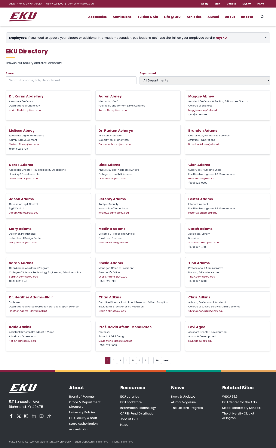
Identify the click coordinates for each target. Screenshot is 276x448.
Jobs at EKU (129, 419)
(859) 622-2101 (107, 281)
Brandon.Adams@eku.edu (204, 144)
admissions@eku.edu (81, 3)
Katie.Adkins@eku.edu (22, 340)
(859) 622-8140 (18, 281)
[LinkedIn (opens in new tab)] (34, 416)
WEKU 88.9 (230, 396)
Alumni (213, 17)
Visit (217, 3)
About (230, 17)
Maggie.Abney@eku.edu (203, 110)
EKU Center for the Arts (239, 402)
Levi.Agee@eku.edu (200, 340)
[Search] (262, 16)
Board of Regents (82, 396)
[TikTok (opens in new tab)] (49, 416)
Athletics (194, 17)
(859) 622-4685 (197, 247)
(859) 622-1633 (108, 345)
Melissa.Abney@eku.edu (24, 144)
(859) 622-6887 (197, 281)
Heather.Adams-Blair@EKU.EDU (28, 311)
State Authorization (83, 423)
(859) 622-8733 (18, 148)
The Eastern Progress (187, 408)
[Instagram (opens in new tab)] (26, 416)
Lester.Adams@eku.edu (202, 212)
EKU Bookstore (131, 402)
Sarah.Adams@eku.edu (23, 276)
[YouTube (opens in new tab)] (41, 416)
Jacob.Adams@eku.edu (23, 212)
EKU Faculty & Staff (83, 418)
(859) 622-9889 (197, 182)
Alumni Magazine (183, 402)
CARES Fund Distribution (137, 413)
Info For (247, 17)
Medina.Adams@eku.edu (114, 242)
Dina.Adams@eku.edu (112, 178)
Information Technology (138, 408)
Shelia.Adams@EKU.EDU (113, 276)
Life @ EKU (172, 17)
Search (10, 73)
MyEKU (246, 3)
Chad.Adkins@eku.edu (112, 311)
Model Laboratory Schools (241, 408)
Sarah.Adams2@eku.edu (203, 242)
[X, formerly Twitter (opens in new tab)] (19, 416)
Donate (231, 3)
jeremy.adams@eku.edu (114, 212)
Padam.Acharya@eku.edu (115, 144)
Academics (97, 17)
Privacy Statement (122, 441)
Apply (204, 3)
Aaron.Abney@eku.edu (113, 110)
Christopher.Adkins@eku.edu (205, 311)
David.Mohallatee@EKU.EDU (115, 340)
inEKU (260, 3)
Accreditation (79, 429)
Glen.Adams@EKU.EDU (201, 178)
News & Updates (183, 396)
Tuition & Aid (147, 17)
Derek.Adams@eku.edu (23, 178)
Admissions (122, 17)
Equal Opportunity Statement (91, 441)
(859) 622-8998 (197, 114)
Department (148, 73)
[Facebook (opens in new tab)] (11, 416)
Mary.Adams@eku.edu (23, 242)
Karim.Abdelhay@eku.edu (25, 110)
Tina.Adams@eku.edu (201, 276)
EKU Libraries (129, 396)
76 (157, 360)
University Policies (82, 412)
